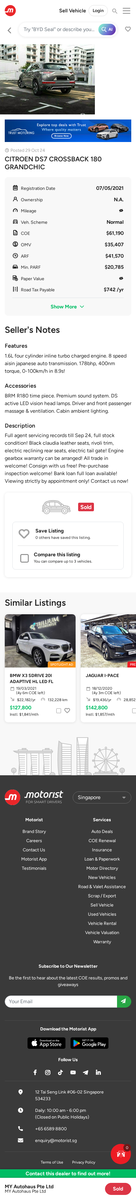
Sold (118, 1189)
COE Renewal (102, 840)
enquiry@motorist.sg (56, 1140)
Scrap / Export (102, 896)
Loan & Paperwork (102, 859)
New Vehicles (102, 877)
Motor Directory (102, 868)
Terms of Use (52, 1162)
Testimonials (34, 868)
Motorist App (34, 859)
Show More (64, 307)
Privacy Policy (83, 1162)
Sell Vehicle (72, 11)
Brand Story (34, 831)
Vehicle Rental (102, 923)
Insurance (102, 850)
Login (98, 10)
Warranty (102, 942)
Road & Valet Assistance (102, 886)
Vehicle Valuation (102, 932)
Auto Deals (102, 831)
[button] (121, 1154)
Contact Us (34, 850)
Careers (34, 840)
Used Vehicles (102, 914)
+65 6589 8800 (51, 1129)
